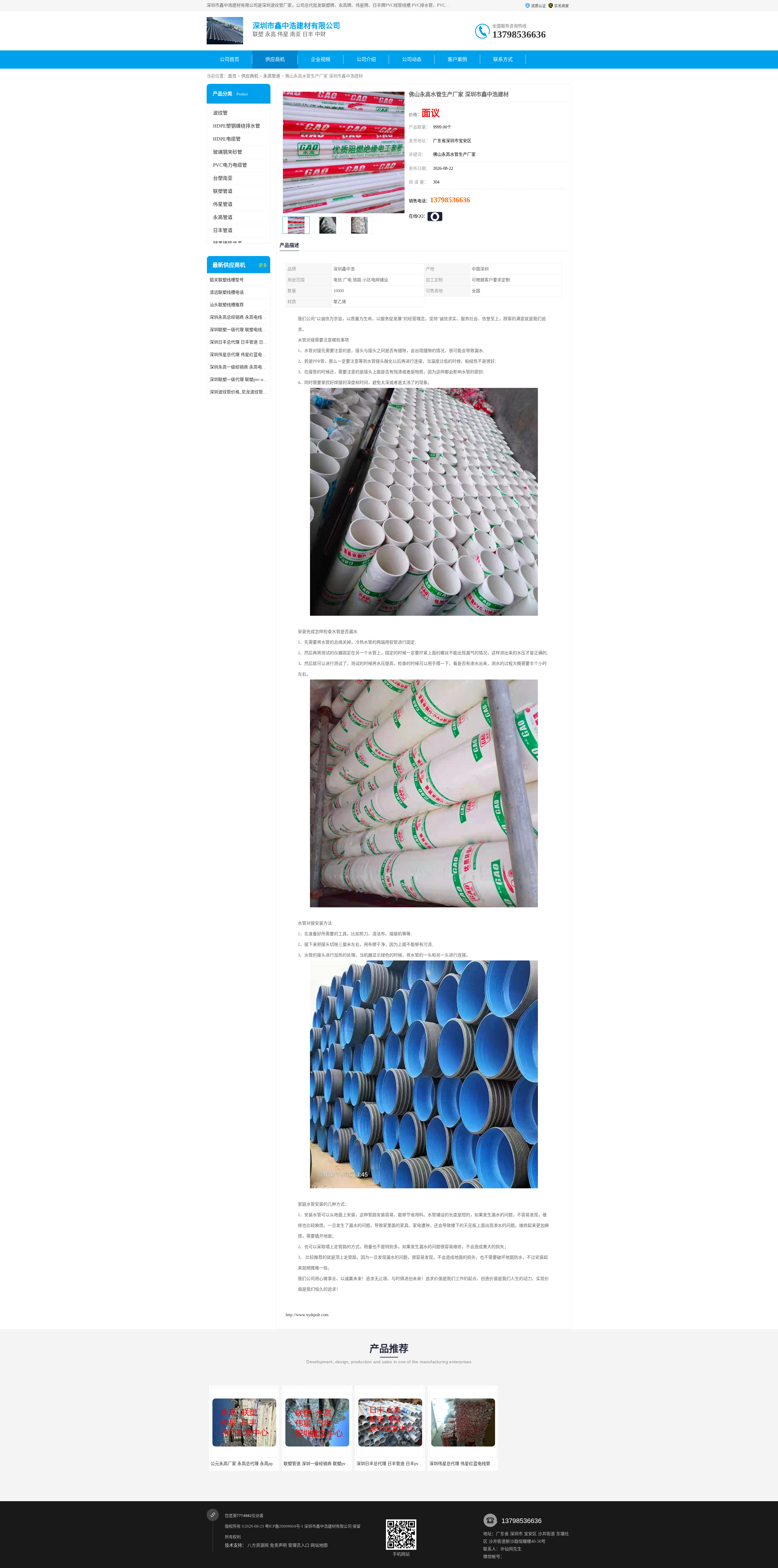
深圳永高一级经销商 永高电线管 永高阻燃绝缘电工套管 (238, 367)
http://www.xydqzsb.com (307, 1315)
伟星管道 (222, 204)
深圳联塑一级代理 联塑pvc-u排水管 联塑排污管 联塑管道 (238, 379)
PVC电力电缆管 (230, 165)
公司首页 (229, 59)
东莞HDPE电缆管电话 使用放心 (533, 1463)
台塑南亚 (222, 178)
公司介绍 (366, 59)
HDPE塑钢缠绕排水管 (236, 125)
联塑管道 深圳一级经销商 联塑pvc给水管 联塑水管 (255, 1463)
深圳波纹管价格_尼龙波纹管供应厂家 (238, 392)
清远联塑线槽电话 (227, 292)
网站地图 (319, 1545)
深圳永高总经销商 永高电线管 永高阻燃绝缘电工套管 (238, 317)
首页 (232, 76)
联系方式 (503, 59)
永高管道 (271, 76)
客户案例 (457, 59)
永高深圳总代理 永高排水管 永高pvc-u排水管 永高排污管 (480, 1463)
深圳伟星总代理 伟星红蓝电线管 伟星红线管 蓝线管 (238, 354)
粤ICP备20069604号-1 (284, 1526)
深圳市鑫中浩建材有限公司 (328, 1526)
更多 (263, 265)
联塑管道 (222, 191)
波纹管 (220, 112)
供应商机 (275, 59)
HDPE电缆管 (227, 139)
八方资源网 (258, 1545)
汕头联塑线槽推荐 (227, 305)
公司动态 (412, 59)
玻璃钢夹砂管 (227, 152)
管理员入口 (298, 1545)
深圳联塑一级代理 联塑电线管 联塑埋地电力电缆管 (238, 329)
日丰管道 (222, 230)
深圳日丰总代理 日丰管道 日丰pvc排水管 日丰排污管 (238, 342)
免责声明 (278, 1545)
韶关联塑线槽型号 (227, 280)
